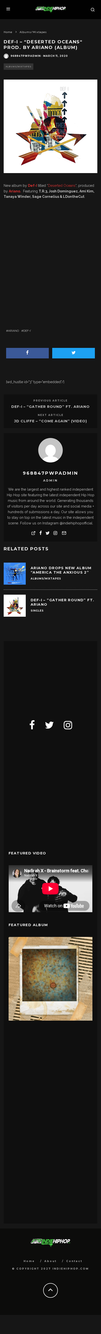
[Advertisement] (45, 676)
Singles (37, 610)
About (50, 1261)
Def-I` (27, 330)
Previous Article (50, 400)
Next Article (50, 415)
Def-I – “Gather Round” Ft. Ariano (50, 406)
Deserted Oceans (62, 186)
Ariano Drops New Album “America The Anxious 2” (61, 570)
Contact (74, 1261)
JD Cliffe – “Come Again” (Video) (50, 421)
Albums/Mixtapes (18, 66)
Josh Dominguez (63, 191)
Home (29, 1261)
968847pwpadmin (26, 56)
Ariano (13, 330)
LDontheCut (73, 197)
